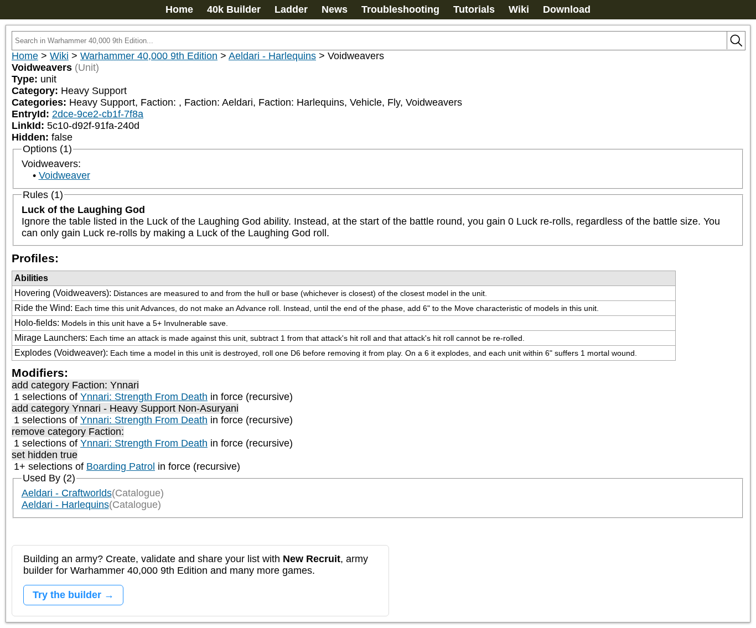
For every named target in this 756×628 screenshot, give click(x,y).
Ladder (291, 9)
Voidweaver (64, 175)
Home (179, 9)
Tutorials (474, 9)
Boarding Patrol (120, 466)
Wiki (519, 9)
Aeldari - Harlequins (272, 55)
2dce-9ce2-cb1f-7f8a (97, 114)
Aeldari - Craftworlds (67, 493)
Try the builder (67, 594)
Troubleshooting (400, 9)
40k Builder (234, 9)
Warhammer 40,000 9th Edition (149, 55)
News (335, 9)
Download (567, 9)
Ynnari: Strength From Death (144, 396)
